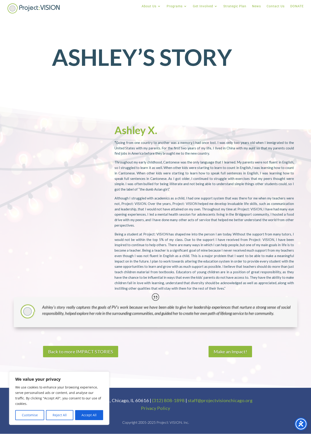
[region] (59, 398)
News (256, 6)
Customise (30, 415)
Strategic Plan (234, 6)
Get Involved (203, 6)
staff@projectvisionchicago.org (220, 400)
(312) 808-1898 (168, 400)
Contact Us (276, 6)
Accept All (89, 415)
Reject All (60, 415)
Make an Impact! (230, 351)
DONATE (297, 6)
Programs (175, 6)
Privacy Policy (155, 408)
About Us (149, 6)
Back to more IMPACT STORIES (80, 351)
